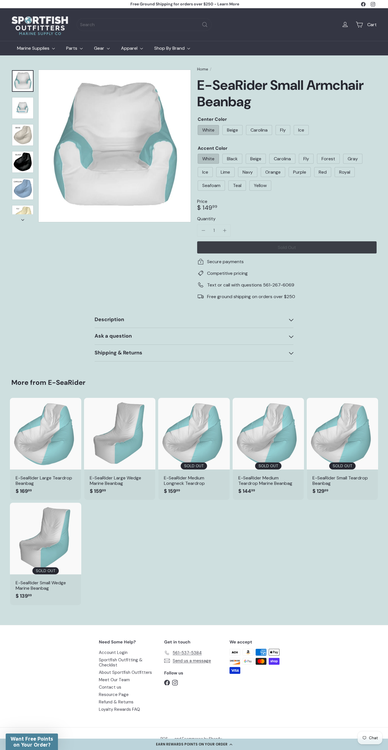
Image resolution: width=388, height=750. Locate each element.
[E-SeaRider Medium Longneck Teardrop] (194, 449)
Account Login (113, 652)
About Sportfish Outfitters (125, 672)
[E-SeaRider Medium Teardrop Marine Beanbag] (268, 449)
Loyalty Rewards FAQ (119, 709)
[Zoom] (115, 146)
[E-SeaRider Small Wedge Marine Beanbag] (45, 554)
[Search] (205, 24)
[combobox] (144, 24)
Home (202, 69)
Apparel (130, 48)
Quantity (206, 218)
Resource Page (114, 694)
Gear (99, 48)
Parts (72, 48)
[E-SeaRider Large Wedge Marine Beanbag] (119, 449)
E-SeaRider (66, 382)
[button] (194, 744)
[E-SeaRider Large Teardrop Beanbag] (45, 449)
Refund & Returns (116, 702)
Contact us (110, 687)
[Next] (22, 218)
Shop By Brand (170, 48)
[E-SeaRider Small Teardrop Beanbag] (342, 449)
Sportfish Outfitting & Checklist (121, 662)
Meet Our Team (114, 680)
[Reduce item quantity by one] (203, 230)
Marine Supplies (34, 48)
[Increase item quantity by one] (224, 230)
